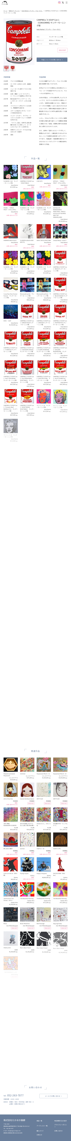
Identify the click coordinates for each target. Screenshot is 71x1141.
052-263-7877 (9, 1128)
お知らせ (39, 1135)
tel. (14, 1095)
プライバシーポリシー (60, 1126)
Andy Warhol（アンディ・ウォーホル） (32, 11)
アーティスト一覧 (42, 1126)
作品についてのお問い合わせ (51, 60)
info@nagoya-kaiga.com (14, 1130)
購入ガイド (40, 1131)
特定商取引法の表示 (60, 1121)
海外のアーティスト (14, 11)
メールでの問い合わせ (52, 1096)
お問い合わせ (58, 1131)
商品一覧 (39, 1121)
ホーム (5, 11)
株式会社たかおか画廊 (14, 1120)
